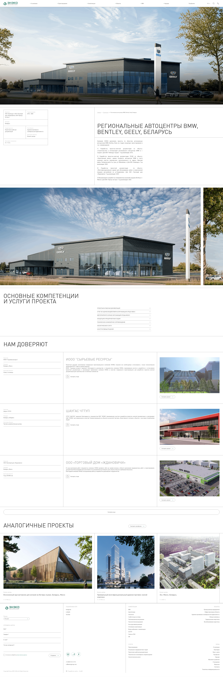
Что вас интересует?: (9, 645)
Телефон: (6, 634)
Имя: (5, 629)
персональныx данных (22, 654)
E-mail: (5, 639)
